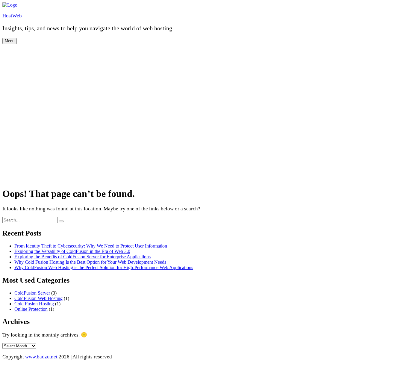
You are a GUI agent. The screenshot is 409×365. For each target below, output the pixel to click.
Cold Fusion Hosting (34, 303)
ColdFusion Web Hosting (38, 298)
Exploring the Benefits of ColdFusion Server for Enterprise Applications (82, 256)
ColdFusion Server (32, 292)
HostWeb (12, 16)
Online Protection (31, 309)
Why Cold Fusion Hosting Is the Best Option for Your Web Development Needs (90, 262)
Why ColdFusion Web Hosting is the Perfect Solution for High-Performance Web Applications (103, 267)
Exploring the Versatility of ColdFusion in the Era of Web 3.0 (72, 251)
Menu (9, 41)
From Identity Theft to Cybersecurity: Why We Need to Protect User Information (90, 245)
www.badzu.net (41, 357)
